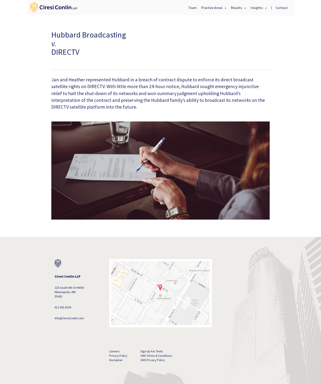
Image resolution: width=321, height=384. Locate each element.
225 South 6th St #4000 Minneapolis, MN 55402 (69, 292)
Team (192, 7)
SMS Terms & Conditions (156, 356)
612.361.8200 (63, 307)
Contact (282, 7)
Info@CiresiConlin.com (69, 318)
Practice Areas (212, 7)
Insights (257, 7)
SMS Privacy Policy (152, 360)
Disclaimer (116, 360)
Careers (114, 351)
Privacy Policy (118, 356)
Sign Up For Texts (151, 351)
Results (237, 7)
